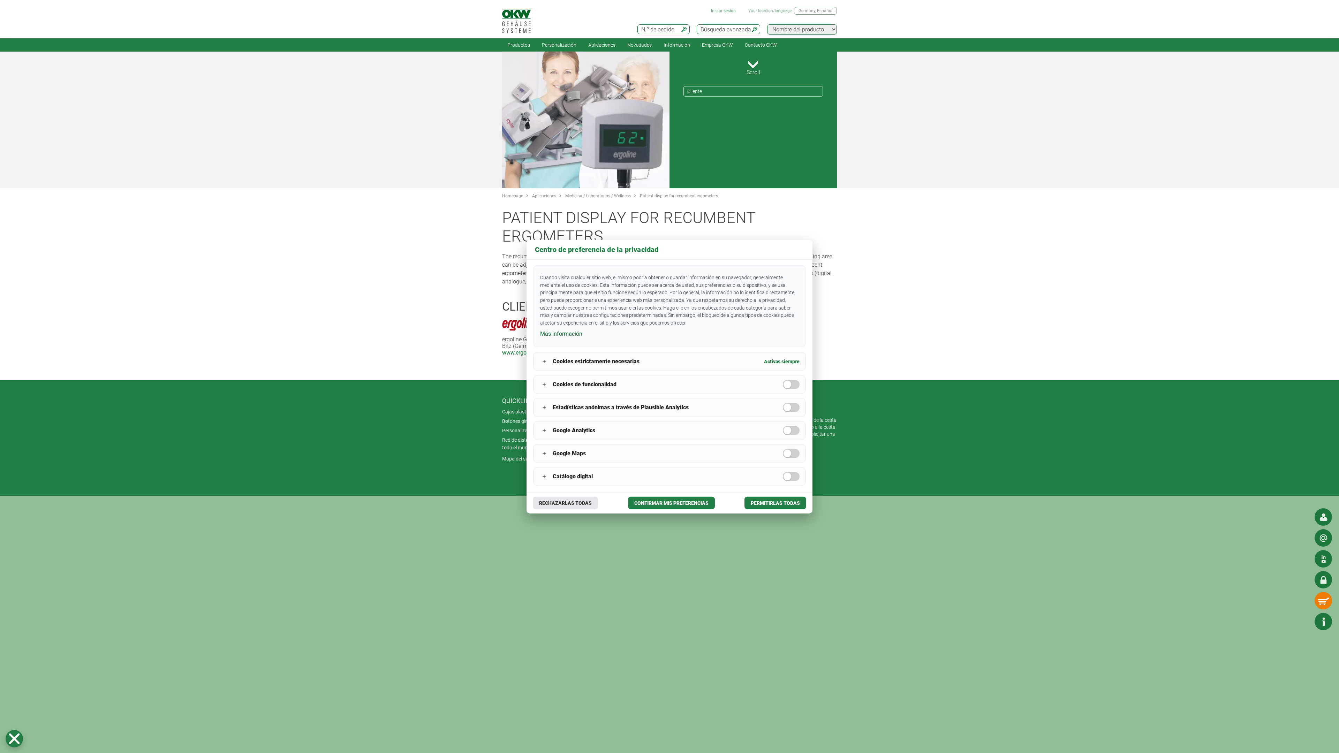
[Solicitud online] (1323, 538)
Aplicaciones (601, 45)
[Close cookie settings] (14, 738)
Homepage (512, 195)
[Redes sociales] (1323, 559)
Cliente (694, 91)
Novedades (639, 45)
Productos (518, 45)
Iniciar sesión (723, 10)
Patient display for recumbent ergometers (679, 195)
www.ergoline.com (524, 352)
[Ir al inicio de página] (1302, 621)
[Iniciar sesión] (1323, 579)
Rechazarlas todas (565, 502)
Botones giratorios (522, 421)
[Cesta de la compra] (1323, 600)
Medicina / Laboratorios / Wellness (598, 195)
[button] (14, 738)
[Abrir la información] (1323, 621)
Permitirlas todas (775, 502)
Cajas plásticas (518, 411)
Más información (561, 333)
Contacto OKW (761, 45)
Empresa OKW (717, 45)
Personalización (559, 45)
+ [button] (544, 361)
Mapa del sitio (517, 459)
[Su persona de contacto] (1323, 517)
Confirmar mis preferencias (671, 502)
